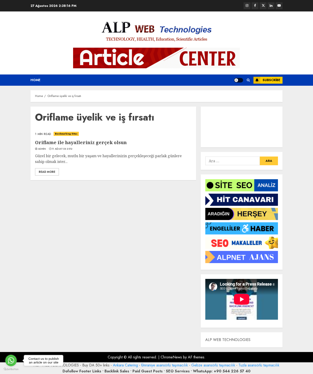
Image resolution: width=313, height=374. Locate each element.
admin (42, 149)
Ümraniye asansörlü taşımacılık (164, 365)
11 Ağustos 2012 (62, 149)
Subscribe (271, 80)
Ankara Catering (125, 365)
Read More (47, 172)
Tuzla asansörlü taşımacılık (259, 365)
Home (35, 80)
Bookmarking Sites (66, 133)
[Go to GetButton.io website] (11, 369)
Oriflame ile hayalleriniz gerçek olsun (81, 142)
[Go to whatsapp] (11, 360)
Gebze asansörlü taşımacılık (213, 365)
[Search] (248, 80)
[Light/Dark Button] (238, 80)
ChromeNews (171, 357)
